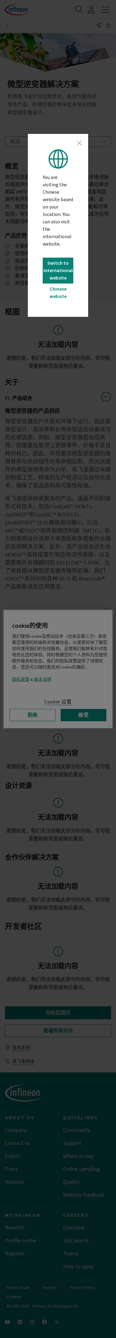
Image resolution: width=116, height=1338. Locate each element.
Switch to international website (58, 270)
